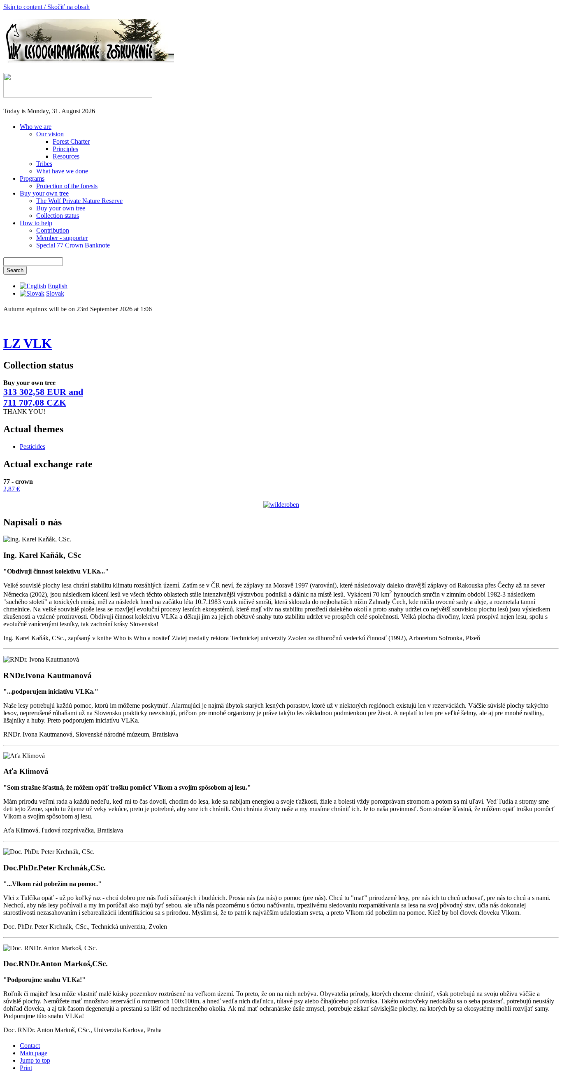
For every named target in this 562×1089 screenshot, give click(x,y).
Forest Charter (71, 141)
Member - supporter (62, 237)
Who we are (35, 126)
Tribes (44, 163)
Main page (33, 1052)
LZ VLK (27, 343)
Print (26, 1067)
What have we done (62, 171)
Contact (30, 1045)
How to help (36, 222)
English (57, 285)
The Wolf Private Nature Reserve (79, 200)
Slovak (55, 293)
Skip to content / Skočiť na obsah (46, 6)
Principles (65, 148)
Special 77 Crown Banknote (73, 245)
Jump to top (35, 1060)
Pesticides (32, 446)
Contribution (52, 230)
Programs (32, 178)
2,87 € (11, 488)
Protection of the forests (67, 185)
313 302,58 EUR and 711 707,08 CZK (43, 397)
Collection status (57, 215)
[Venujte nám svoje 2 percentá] (77, 95)
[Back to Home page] (88, 60)
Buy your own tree (44, 193)
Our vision (50, 134)
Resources (66, 156)
